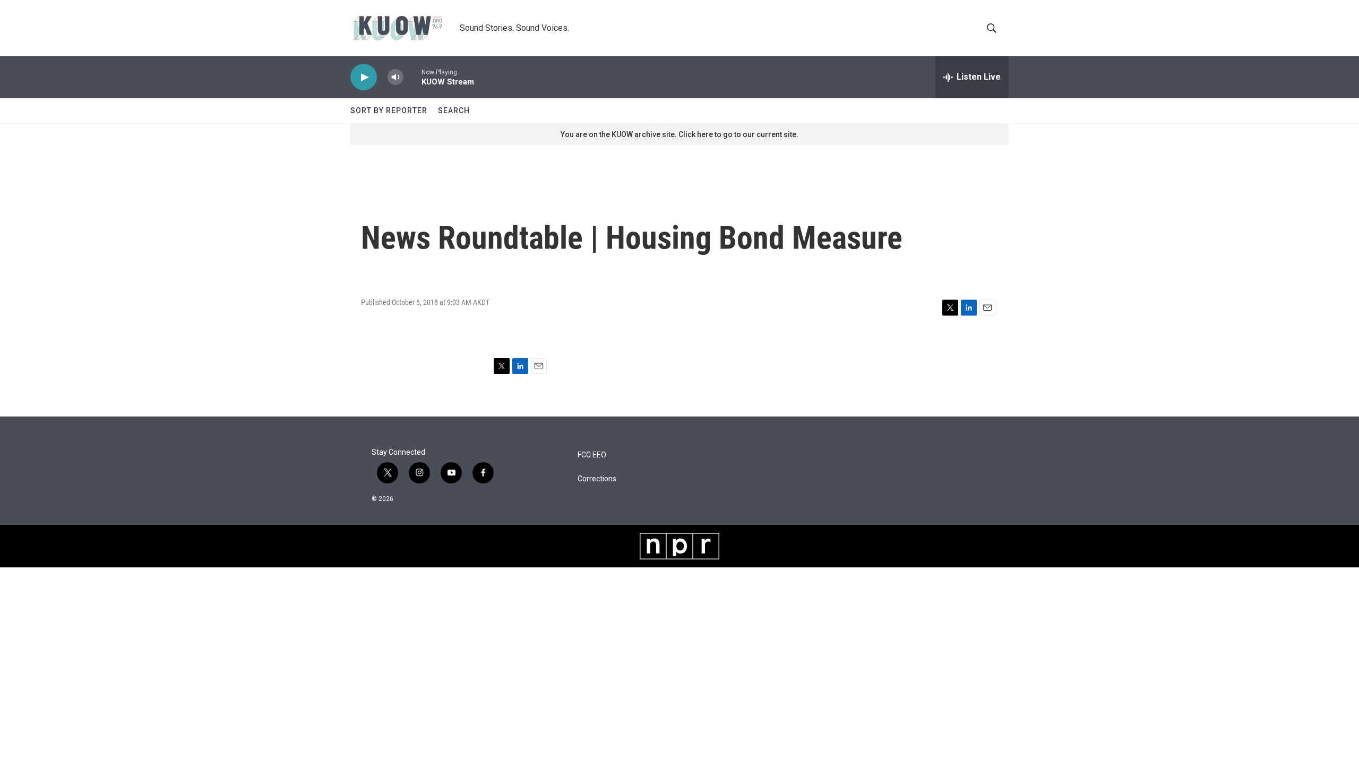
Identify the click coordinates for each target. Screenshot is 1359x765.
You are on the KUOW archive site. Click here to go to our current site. (679, 134)
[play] (363, 77)
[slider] (412, 76)
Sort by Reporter (388, 110)
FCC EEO (592, 455)
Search (454, 110)
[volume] (395, 77)
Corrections (597, 479)
